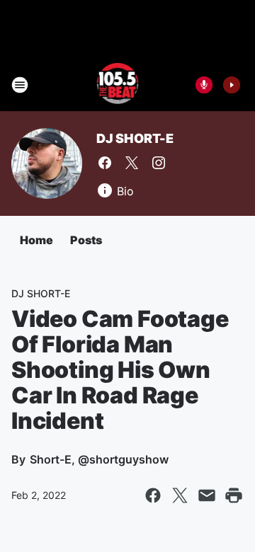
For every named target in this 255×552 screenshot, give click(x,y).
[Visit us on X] (131, 162)
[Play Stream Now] (231, 84)
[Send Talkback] (204, 84)
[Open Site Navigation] (19, 84)
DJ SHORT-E (135, 138)
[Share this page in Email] (207, 495)
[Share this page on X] (180, 495)
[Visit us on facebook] (104, 162)
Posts (86, 240)
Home (36, 240)
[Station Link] (118, 85)
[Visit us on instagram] (158, 162)
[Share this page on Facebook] (153, 495)
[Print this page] (234, 495)
